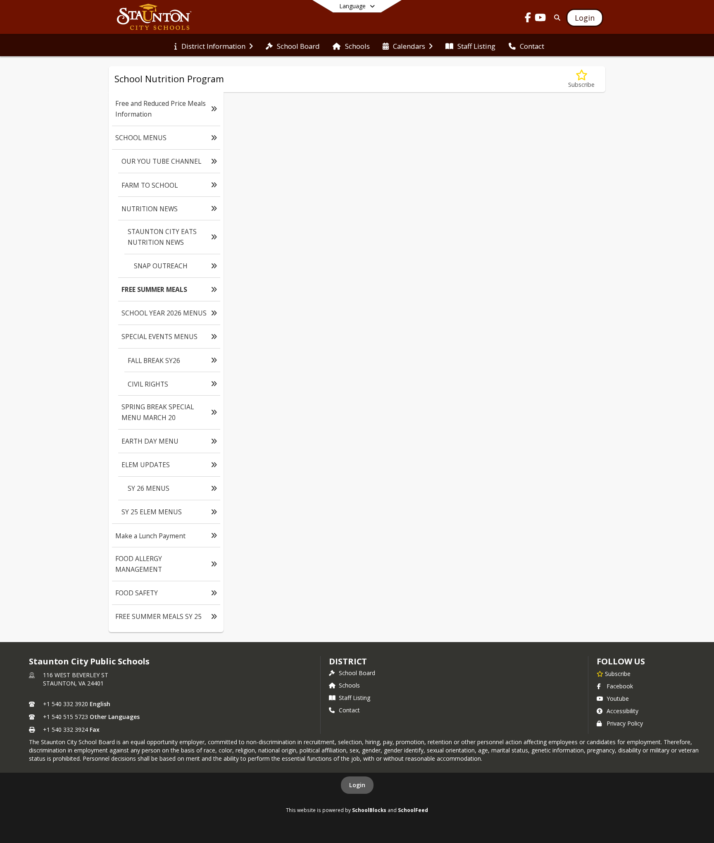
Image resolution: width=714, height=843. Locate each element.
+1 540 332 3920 (65, 704)
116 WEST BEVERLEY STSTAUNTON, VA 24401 (75, 679)
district (348, 661)
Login (357, 785)
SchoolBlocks (369, 810)
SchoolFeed (413, 810)
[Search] (555, 17)
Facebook (620, 686)
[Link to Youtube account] (540, 19)
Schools (349, 685)
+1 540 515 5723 (65, 717)
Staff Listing (354, 698)
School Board (357, 673)
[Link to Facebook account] (528, 19)
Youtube (618, 698)
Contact (349, 710)
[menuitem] (213, 45)
